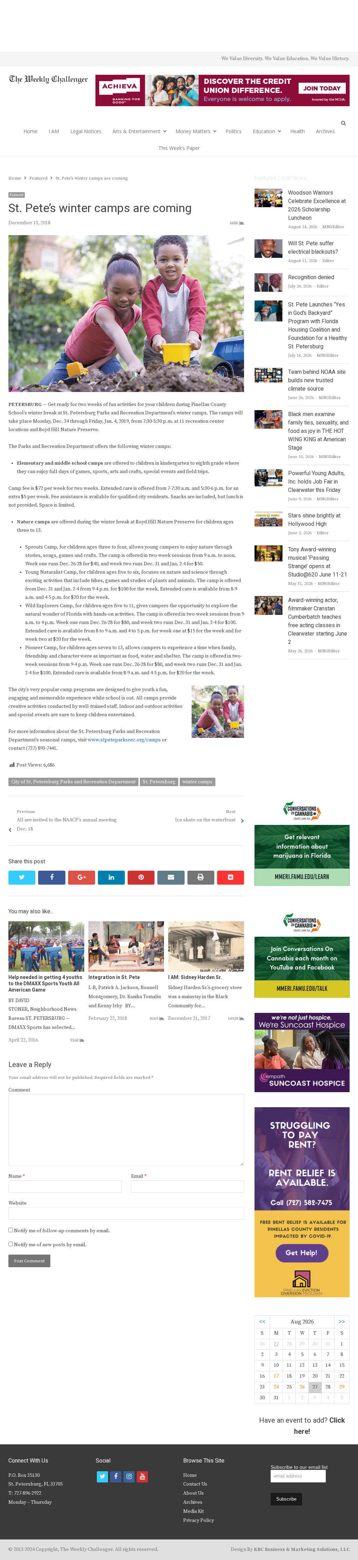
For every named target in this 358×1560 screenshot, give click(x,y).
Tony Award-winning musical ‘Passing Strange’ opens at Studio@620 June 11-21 (317, 562)
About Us (193, 1493)
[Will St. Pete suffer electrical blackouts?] (268, 243)
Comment (19, 1090)
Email (138, 1176)
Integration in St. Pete (114, 977)
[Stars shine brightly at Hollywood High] (268, 516)
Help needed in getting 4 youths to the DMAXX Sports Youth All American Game (45, 984)
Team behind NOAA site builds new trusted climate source (317, 380)
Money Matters (193, 131)
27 (276, 1344)
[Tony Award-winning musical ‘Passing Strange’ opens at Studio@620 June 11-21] (268, 549)
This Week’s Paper (179, 148)
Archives (325, 131)
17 (276, 1376)
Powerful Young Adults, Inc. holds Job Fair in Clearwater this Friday (316, 481)
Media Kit (193, 1511)
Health (297, 131)
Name (16, 1176)
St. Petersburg (159, 782)
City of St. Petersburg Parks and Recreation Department (73, 782)
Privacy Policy (198, 1520)
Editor (328, 260)
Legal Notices (85, 131)
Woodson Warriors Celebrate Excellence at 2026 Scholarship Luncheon (317, 205)
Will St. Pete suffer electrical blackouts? (313, 247)
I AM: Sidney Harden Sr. (195, 977)
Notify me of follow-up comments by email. (62, 1231)
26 (302, 1387)
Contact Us (195, 1484)
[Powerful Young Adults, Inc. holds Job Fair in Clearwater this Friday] (268, 473)
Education (264, 131)
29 (341, 1387)
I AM (54, 131)
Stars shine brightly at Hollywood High (314, 519)
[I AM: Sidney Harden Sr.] (206, 925)
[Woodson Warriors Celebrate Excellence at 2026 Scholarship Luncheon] (268, 193)
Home (30, 131)
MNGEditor (333, 227)
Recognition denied (311, 277)
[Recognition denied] (268, 277)
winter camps (197, 782)
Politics (233, 131)
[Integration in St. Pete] (126, 925)
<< (262, 1322)
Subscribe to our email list (299, 1467)
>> (342, 1322)
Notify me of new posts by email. (50, 1245)
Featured (16, 195)
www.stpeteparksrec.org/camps (124, 740)
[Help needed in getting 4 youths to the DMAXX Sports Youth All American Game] (46, 925)
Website (17, 1203)
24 (276, 1387)
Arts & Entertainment (136, 131)
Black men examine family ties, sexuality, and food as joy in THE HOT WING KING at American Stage (318, 431)
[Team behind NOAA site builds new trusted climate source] (268, 372)
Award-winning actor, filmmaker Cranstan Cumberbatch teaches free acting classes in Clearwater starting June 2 (317, 621)
